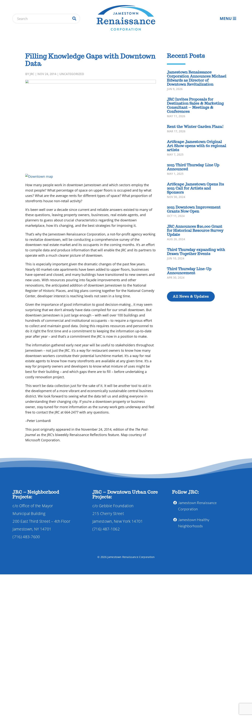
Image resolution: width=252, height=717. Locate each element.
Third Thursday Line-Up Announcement (189, 270)
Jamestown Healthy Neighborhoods (193, 522)
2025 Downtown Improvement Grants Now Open (194, 209)
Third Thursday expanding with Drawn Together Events (196, 251)
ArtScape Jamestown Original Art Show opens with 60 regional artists (196, 145)
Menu (226, 18)
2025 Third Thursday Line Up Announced (193, 167)
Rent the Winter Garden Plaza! (195, 126)
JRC (32, 74)
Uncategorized (71, 74)
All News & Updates (191, 296)
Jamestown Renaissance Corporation (197, 505)
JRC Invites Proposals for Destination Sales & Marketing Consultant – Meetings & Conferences (195, 105)
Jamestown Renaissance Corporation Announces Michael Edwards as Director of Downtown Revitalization (196, 78)
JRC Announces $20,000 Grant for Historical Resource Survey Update (195, 230)
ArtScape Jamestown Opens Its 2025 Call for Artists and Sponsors (195, 188)
